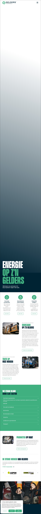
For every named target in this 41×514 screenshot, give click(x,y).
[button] (37, 3)
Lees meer (5, 403)
